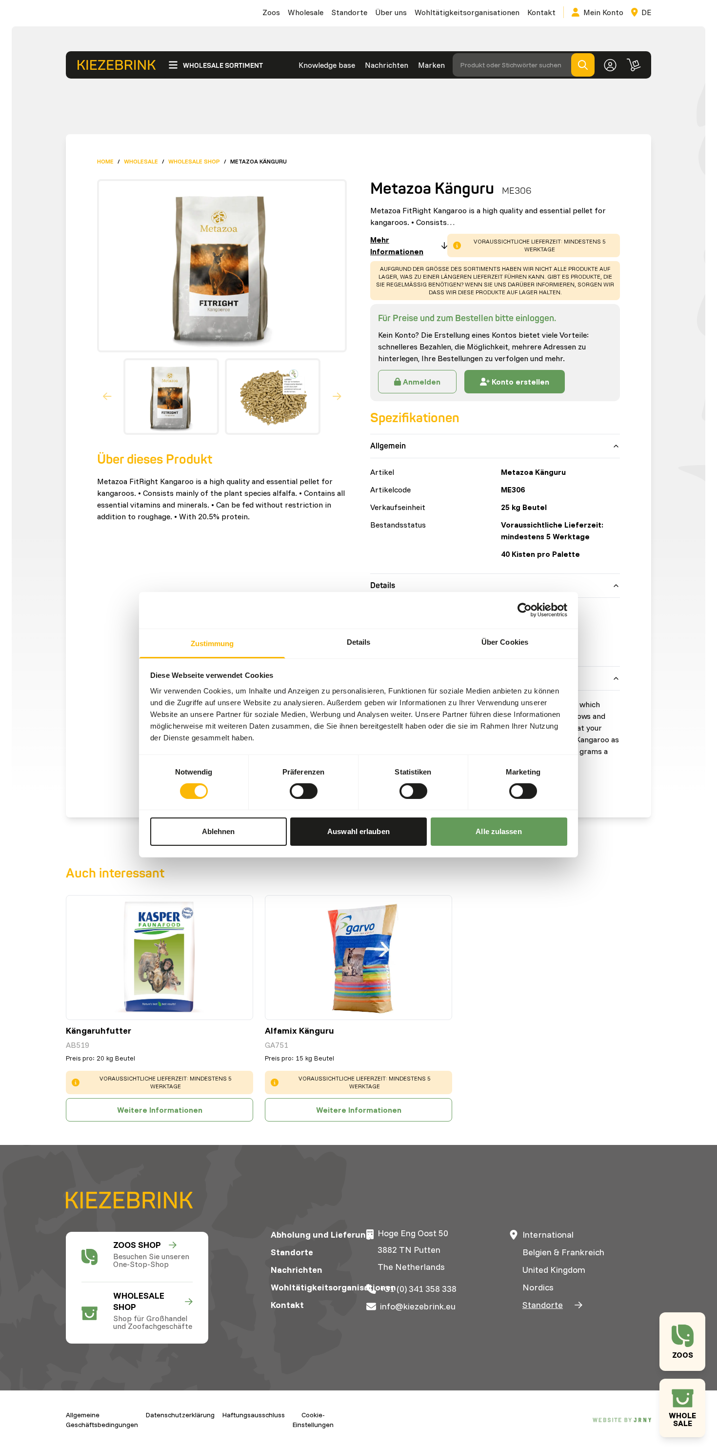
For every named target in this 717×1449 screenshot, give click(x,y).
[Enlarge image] (218, 265)
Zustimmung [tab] (212, 643)
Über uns (391, 12)
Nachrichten (386, 65)
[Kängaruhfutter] (159, 957)
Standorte (349, 12)
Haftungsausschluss (253, 1414)
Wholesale (305, 12)
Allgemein (388, 446)
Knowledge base (327, 65)
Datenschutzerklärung (180, 1414)
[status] (533, 245)
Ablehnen (218, 831)
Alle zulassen (498, 831)
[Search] (583, 65)
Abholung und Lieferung (321, 1234)
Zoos (271, 12)
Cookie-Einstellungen (313, 1419)
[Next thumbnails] (337, 397)
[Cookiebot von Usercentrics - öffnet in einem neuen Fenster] (524, 610)
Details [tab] (359, 641)
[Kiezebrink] (117, 65)
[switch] (304, 791)
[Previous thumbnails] (107, 397)
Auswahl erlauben (358, 831)
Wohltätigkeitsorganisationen (467, 12)
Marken (431, 65)
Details (382, 586)
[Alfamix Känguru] (358, 957)
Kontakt (541, 12)
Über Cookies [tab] (504, 641)
